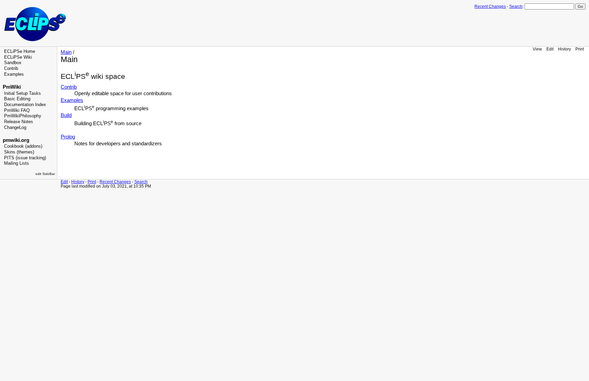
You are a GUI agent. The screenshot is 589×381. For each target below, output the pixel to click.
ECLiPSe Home (19, 51)
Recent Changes (490, 6)
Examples (14, 74)
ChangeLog (15, 127)
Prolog (68, 137)
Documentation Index (25, 104)
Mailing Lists (16, 163)
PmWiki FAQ (17, 110)
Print (579, 49)
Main (66, 52)
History (564, 49)
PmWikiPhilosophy (22, 116)
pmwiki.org (16, 140)
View (537, 49)
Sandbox (12, 62)
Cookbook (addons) (23, 146)
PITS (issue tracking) (25, 158)
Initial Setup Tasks (22, 93)
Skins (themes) (19, 152)
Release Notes (18, 121)
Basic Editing (17, 99)
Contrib (11, 68)
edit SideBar (45, 174)
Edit (550, 49)
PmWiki (12, 87)
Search (516, 6)
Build (66, 115)
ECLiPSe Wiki (18, 57)
